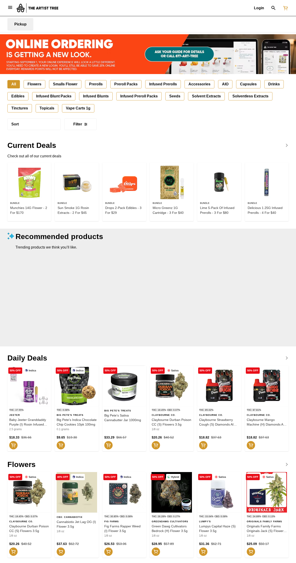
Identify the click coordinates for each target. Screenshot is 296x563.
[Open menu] (10, 7)
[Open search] (273, 8)
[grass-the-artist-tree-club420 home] (37, 8)
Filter (77, 124)
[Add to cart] (13, 445)
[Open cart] (285, 8)
